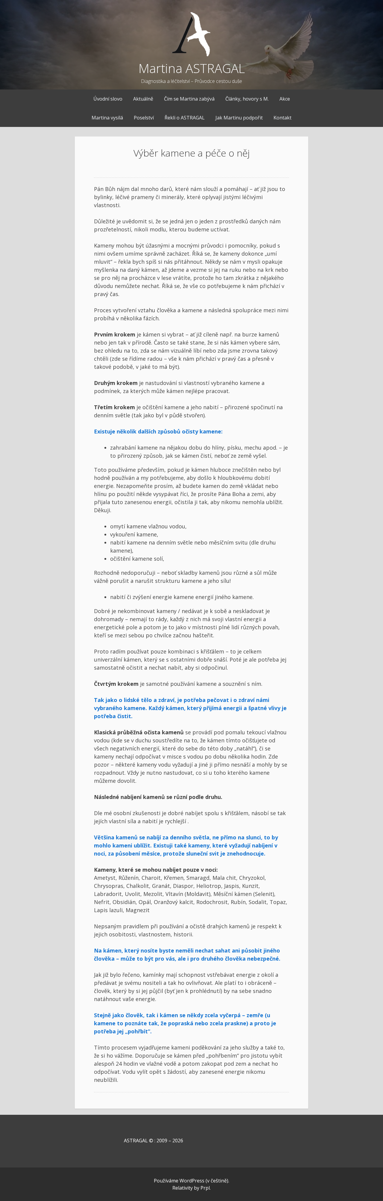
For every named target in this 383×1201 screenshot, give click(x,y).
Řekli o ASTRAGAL (185, 117)
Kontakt (282, 117)
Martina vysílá (107, 117)
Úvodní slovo (107, 98)
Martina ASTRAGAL (192, 68)
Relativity (182, 1188)
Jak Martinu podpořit (239, 117)
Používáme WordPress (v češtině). (191, 1180)
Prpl (205, 1188)
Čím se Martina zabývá (189, 98)
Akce (284, 98)
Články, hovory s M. (247, 98)
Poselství (144, 117)
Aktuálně (143, 98)
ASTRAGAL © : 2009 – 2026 (138, 1140)
